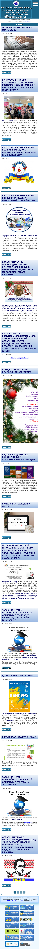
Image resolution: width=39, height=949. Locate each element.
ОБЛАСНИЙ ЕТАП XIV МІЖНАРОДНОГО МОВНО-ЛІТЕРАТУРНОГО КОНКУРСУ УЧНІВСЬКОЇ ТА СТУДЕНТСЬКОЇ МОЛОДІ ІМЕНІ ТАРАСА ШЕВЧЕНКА (17, 268)
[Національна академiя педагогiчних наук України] (12, 927)
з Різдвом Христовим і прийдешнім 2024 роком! (16, 370)
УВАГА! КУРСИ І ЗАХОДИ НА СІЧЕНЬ (16, 505)
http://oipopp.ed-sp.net (15, 900)
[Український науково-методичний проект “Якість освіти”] (27, 940)
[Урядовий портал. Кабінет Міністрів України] (12, 915)
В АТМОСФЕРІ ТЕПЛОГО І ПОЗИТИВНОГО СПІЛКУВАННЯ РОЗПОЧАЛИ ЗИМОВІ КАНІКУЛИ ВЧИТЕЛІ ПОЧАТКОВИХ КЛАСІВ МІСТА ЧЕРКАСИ (18, 84)
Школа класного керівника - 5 (19, 737)
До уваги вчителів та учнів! (17, 675)
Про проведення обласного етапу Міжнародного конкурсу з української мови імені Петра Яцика (19, 151)
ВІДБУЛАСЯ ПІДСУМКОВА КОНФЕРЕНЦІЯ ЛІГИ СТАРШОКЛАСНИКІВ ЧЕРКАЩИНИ (19, 457)
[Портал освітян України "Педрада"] (12, 946)
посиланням (28, 822)
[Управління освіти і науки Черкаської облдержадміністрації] (27, 920)
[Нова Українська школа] (12, 934)
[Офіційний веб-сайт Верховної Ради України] (27, 909)
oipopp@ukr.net (27, 21)
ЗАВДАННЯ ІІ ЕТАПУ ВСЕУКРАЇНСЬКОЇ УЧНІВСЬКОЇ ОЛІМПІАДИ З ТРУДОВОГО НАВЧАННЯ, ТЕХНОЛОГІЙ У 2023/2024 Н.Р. (17, 615)
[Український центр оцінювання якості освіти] (27, 934)
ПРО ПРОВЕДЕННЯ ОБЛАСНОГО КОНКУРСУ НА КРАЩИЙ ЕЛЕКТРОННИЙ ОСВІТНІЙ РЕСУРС (18, 198)
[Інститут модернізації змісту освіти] (27, 927)
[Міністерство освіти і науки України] (27, 915)
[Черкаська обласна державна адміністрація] (12, 921)
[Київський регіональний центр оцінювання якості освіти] (12, 940)
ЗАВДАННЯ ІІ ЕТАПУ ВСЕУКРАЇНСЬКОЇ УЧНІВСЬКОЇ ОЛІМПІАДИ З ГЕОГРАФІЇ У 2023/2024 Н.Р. (17, 781)
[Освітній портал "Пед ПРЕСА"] (27, 946)
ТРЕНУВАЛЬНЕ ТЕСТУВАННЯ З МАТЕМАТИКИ (17, 28)
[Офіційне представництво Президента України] (12, 909)
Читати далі (6, 72)
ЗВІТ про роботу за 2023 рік (19, 358)
